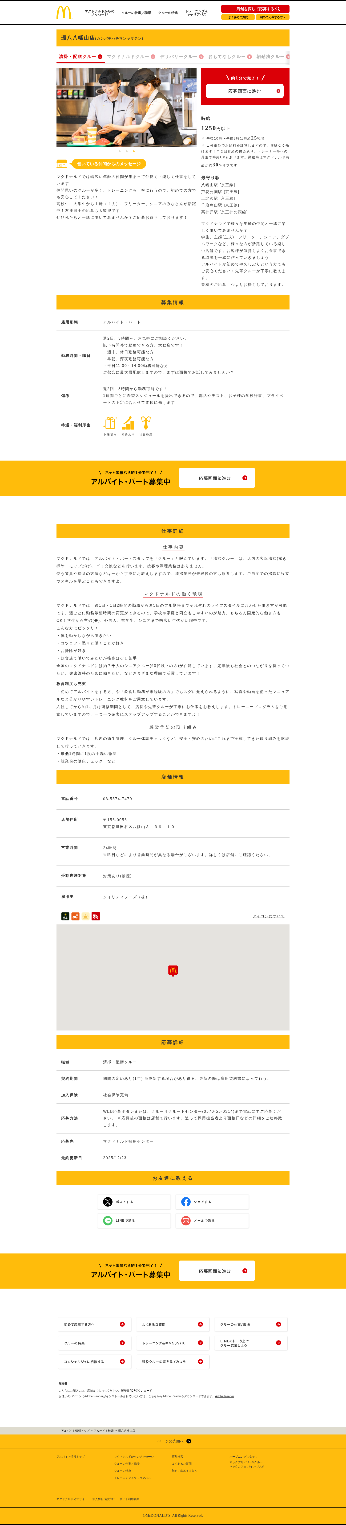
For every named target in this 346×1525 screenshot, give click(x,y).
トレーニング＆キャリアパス (196, 12)
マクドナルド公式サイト (72, 1499)
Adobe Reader (224, 1396)
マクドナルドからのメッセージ (99, 12)
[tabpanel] (126, 107)
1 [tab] (119, 151)
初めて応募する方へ (273, 17)
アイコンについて (269, 916)
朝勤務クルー (271, 56)
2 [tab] (126, 151)
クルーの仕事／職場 (136, 12)
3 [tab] (133, 151)
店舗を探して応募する (255, 9)
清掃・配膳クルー (78, 56)
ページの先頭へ (170, 1441)
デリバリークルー (179, 56)
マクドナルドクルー (128, 56)
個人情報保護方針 (103, 1499)
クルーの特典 (168, 12)
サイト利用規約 (129, 1499)
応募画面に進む (244, 91)
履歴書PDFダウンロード (136, 1390)
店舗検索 (177, 1456)
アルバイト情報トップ (70, 1456)
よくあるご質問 (238, 17)
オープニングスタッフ (243, 1456)
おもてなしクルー (227, 56)
